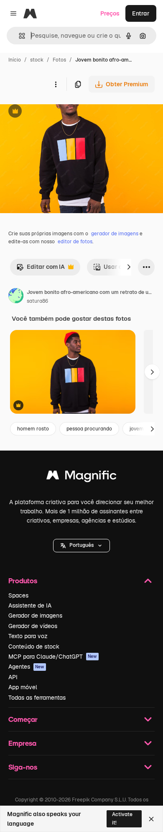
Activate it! (122, 818)
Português (81, 545)
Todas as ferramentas (37, 697)
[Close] (151, 819)
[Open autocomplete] (18, 36)
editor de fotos (75, 241)
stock (36, 60)
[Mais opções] (55, 84)
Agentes (26, 666)
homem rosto (33, 428)
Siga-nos (22, 766)
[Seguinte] (128, 267)
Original (53, 112)
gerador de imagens (114, 233)
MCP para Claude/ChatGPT (52, 656)
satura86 (37, 301)
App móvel (22, 687)
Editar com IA (40, 269)
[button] (81, 545)
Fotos (59, 60)
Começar (23, 719)
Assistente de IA (29, 605)
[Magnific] (81, 477)
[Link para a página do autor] (15, 297)
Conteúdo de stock (33, 646)
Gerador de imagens (35, 615)
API (13, 677)
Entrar (141, 13)
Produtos (22, 580)
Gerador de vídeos (32, 626)
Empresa (22, 743)
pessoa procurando (89, 428)
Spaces (18, 595)
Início (14, 60)
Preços (110, 13)
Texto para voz (28, 636)
